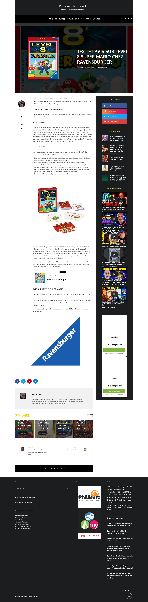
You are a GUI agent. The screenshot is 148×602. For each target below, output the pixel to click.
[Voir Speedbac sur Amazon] (114, 326)
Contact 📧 (96, 19)
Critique (93, 67)
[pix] (105, 178)
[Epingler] (21, 125)
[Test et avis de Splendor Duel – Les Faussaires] (63, 429)
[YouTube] (128, 19)
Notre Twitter (19, 520)
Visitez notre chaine (108, 308)
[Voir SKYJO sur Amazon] (114, 367)
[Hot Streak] (105, 158)
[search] (67, 488)
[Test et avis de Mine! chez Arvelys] (83, 429)
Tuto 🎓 (88, 19)
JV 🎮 (82, 19)
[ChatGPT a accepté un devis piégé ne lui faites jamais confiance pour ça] (114, 199)
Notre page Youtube (21, 522)
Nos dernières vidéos (116, 518)
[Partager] (21, 117)
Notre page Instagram (22, 518)
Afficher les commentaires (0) (53, 468)
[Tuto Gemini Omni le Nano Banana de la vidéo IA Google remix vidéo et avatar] (114, 274)
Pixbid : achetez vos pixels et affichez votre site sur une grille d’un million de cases (118, 178)
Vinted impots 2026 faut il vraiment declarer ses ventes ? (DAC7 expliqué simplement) (119, 575)
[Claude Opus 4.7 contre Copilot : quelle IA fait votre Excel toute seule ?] (114, 294)
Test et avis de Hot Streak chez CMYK (116, 158)
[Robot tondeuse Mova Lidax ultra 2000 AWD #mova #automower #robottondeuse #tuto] (114, 255)
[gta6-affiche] (105, 138)
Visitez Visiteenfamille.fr (23, 528)
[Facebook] (119, 19)
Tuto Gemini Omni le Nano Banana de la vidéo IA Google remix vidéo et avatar (120, 558)
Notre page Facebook (21, 515)
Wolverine (83, 67)
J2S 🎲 (77, 19)
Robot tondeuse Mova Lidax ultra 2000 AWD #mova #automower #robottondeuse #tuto (118, 548)
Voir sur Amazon (114, 350)
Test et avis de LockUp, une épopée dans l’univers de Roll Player (37, 451)
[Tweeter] (21, 121)
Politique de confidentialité (23, 502)
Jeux (88, 67)
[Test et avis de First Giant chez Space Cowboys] (44, 429)
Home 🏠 (50, 19)
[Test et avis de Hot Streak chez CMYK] (24, 429)
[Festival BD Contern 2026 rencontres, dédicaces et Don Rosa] (114, 237)
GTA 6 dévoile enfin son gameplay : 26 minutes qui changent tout (118, 138)
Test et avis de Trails (70, 449)
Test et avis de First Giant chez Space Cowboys (117, 168)
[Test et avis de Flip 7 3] (40, 278)
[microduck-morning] (105, 148)
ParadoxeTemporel (72, 6)
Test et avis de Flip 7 (56, 279)
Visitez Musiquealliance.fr (23, 526)
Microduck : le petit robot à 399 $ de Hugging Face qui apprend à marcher (117, 148)
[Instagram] (125, 19)
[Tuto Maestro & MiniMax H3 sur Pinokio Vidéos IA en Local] (114, 219)
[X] (122, 19)
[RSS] (128, 590)
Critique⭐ (70, 19)
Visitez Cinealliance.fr (22, 524)
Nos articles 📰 (60, 19)
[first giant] (105, 168)
